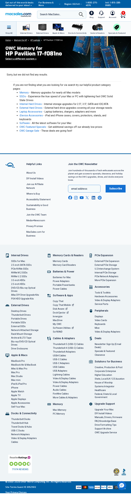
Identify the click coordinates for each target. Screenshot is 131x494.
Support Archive (103, 428)
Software (24, 123)
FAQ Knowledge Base (105, 421)
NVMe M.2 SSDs (19, 272)
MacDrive (57, 320)
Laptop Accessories (30, 111)
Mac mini (15, 380)
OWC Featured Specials (32, 126)
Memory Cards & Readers (68, 255)
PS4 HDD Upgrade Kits (22, 298)
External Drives (20, 305)
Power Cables (60, 289)
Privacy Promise (34, 226)
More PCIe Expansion (105, 280)
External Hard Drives (30, 107)
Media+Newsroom (35, 220)
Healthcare (100, 390)
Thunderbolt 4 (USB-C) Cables (68, 348)
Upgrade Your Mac (104, 409)
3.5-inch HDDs (18, 280)
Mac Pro (15, 372)
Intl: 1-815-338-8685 (113, 4)
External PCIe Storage (106, 265)
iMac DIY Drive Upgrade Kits (25, 295)
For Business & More (46, 4)
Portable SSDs (18, 322)
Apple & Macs (19, 355)
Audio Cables (59, 390)
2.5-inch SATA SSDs (21, 265)
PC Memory (59, 413)
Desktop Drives (18, 311)
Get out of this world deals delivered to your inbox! (19, 4)
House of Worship (104, 382)
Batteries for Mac (62, 277)
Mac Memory (59, 410)
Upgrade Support (105, 403)
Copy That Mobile (62, 305)
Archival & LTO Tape (21, 337)
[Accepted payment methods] (100, 487)
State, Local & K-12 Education (110, 378)
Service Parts (101, 304)
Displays (99, 316)
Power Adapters (61, 281)
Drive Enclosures (19, 348)
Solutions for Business (108, 361)
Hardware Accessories (106, 296)
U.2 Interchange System (107, 269)
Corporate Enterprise (105, 371)
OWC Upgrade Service (106, 432)
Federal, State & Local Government (106, 395)
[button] (121, 485)
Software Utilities (62, 328)
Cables (14, 442)
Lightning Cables (61, 374)
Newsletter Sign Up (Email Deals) (108, 346)
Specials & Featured (105, 351)
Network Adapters (20, 434)
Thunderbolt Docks (21, 419)
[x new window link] (88, 197)
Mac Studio (17, 376)
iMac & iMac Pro (19, 368)
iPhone (14, 387)
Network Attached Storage (25, 330)
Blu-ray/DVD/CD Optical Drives (23, 343)
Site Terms (11, 487)
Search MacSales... (50, 14)
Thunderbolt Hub (19, 423)
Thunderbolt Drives (21, 315)
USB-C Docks (17, 430)
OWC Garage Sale (29, 130)
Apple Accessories (20, 403)
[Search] (81, 15)
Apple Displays (18, 399)
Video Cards (101, 320)
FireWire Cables (61, 393)
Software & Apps (63, 295)
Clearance (100, 355)
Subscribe (115, 188)
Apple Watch (17, 391)
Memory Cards (60, 261)
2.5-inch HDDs (18, 284)
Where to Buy (33, 193)
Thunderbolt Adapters (64, 351)
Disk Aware (58, 309)
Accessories (102, 286)
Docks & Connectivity (24, 413)
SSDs (22, 96)
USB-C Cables (60, 359)
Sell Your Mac (18, 406)
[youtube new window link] (82, 197)
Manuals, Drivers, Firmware (108, 417)
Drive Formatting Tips (106, 425)
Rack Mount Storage (21, 334)
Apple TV (16, 395)
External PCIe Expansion (107, 261)
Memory (24, 92)
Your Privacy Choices (16, 492)
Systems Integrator (105, 386)
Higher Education (103, 375)
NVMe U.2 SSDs (19, 276)
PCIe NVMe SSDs (19, 269)
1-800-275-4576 (92, 4)
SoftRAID (57, 331)
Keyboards (100, 324)
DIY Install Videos (35, 178)
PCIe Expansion (104, 255)
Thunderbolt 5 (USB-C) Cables (68, 344)
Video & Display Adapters (24, 438)
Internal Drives (19, 255)
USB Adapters (60, 371)
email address (79, 188)
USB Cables (59, 367)
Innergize (57, 316)
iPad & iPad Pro (19, 384)
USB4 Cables (59, 355)
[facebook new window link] (70, 198)
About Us (31, 173)
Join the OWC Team (36, 214)
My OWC (57, 324)
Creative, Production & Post (109, 367)
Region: (72, 4)
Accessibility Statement (38, 199)
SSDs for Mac (18, 261)
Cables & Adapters (64, 338)
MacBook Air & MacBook (23, 365)
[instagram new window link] (76, 197)
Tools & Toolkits (103, 292)
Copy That (58, 301)
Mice (97, 328)
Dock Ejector (59, 312)
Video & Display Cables (64, 378)
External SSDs (18, 326)
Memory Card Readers (64, 265)
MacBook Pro (18, 361)
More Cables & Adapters (65, 397)
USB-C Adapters (61, 363)
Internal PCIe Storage (105, 272)
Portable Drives (19, 318)
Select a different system (21, 58)
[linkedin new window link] (94, 197)
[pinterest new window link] (100, 198)
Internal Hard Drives (30, 104)
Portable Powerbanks (64, 285)
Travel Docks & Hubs (21, 426)
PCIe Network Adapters (107, 276)
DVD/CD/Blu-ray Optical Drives (23, 289)
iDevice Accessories (31, 115)
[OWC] (18, 14)
